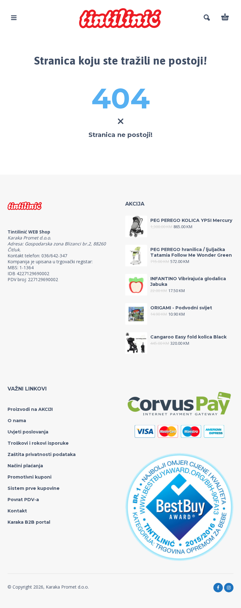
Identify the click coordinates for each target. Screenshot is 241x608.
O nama (17, 420)
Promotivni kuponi (29, 477)
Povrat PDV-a (23, 499)
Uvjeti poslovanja (28, 432)
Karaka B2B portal (29, 522)
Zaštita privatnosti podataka (42, 454)
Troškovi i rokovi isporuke (38, 443)
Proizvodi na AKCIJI (30, 409)
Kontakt (17, 511)
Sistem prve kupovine (34, 488)
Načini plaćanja (25, 466)
